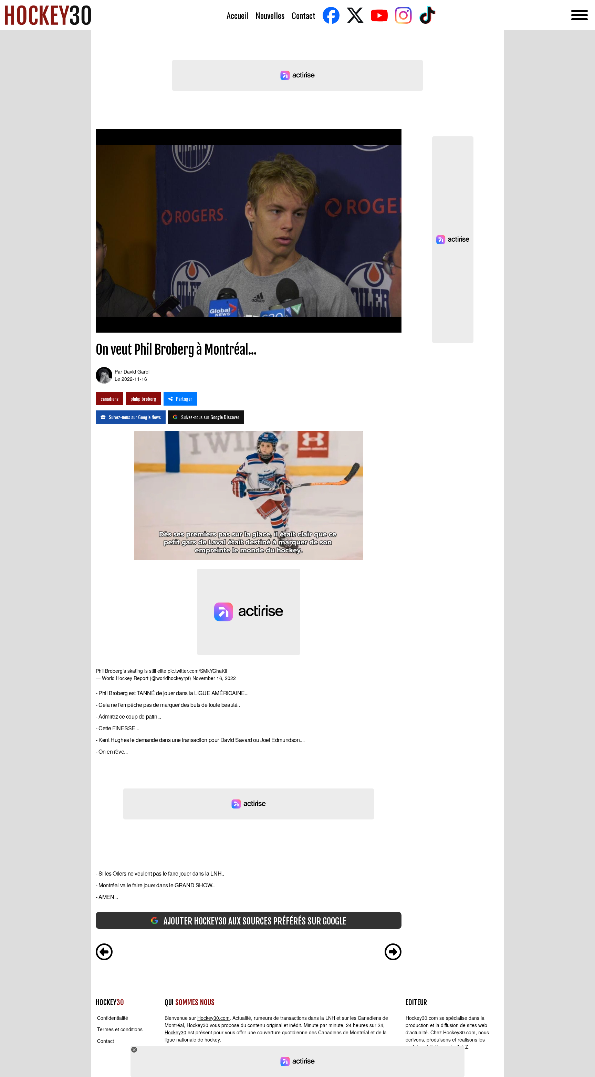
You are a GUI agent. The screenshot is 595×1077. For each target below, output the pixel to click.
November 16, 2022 (214, 678)
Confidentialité (112, 1017)
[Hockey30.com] (48, 15)
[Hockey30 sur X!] (355, 15)
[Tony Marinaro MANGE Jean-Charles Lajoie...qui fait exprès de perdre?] (104, 952)
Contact (303, 15)
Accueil (237, 15)
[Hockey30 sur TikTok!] (427, 15)
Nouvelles (269, 15)
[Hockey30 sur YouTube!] (379, 15)
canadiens (109, 398)
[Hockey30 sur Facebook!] (331, 15)
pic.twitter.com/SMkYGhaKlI (197, 670)
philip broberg (143, 398)
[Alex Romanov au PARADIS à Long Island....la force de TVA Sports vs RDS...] (393, 952)
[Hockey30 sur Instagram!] (403, 15)
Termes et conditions (120, 1029)
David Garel (136, 371)
